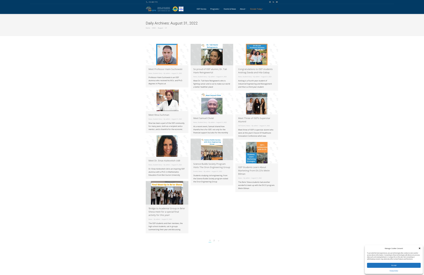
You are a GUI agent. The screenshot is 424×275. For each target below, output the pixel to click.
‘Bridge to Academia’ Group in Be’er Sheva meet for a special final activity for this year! (167, 212)
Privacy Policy (394, 271)
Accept (393, 265)
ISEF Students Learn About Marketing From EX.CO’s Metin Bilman (254, 170)
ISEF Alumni (242, 126)
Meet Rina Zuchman (159, 114)
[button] (419, 248)
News (150, 73)
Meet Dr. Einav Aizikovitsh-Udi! (164, 160)
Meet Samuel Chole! (203, 118)
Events (195, 171)
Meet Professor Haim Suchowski (165, 69)
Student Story (157, 73)
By (167, 73)
